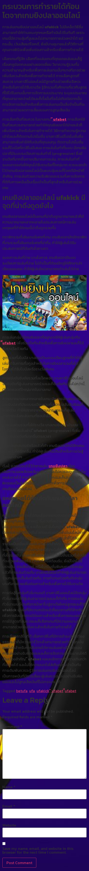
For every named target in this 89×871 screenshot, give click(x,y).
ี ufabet (59, 119)
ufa (32, 691)
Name (8, 787)
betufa (22, 691)
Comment (12, 727)
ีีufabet (9, 343)
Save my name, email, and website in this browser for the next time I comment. (37, 850)
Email (8, 806)
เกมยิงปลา (58, 466)
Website (9, 825)
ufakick (43, 691)
